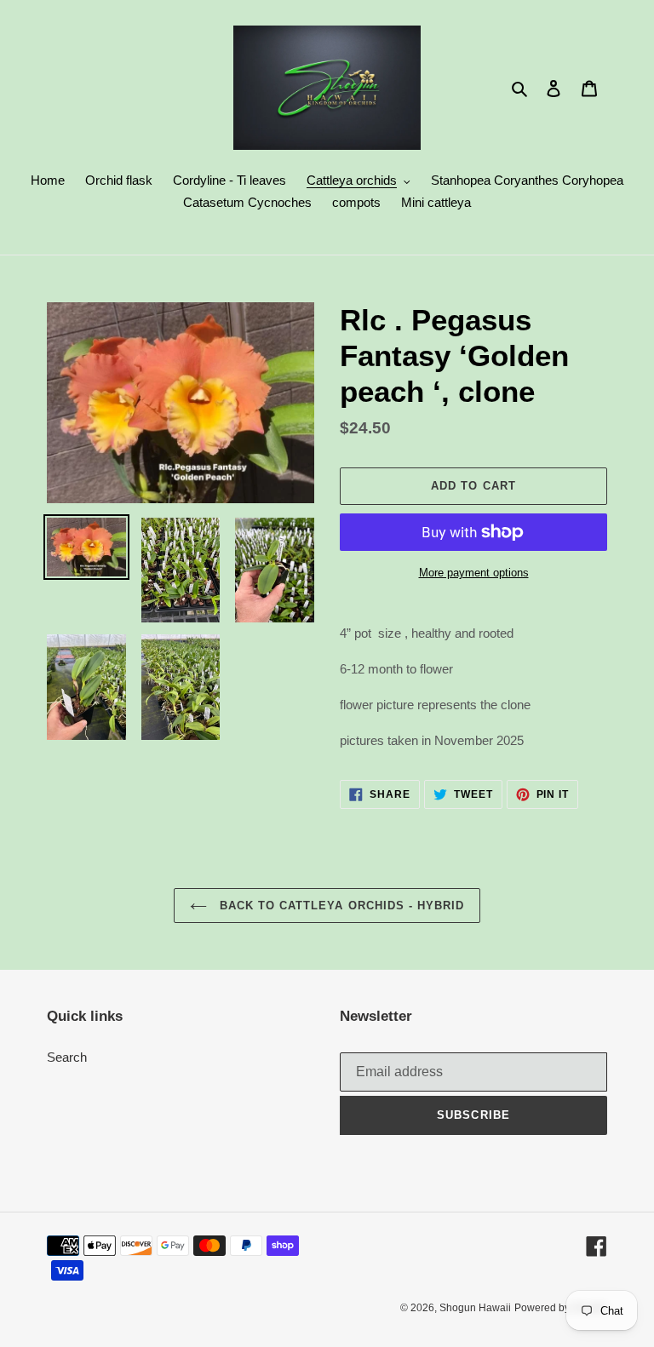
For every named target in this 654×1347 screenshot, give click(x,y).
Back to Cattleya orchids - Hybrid (339, 905)
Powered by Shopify (560, 1308)
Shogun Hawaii (475, 1308)
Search (67, 1057)
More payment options (474, 572)
